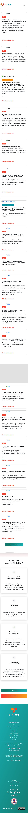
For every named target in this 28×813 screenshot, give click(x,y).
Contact (14, 739)
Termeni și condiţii (14, 746)
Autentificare (14, 696)
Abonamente (14, 729)
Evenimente (14, 733)
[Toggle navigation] (24, 4)
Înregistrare (14, 690)
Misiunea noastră (14, 722)
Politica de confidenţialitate (14, 744)
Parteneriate (14, 737)
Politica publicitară (14, 748)
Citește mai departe (8, 40)
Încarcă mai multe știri (14, 544)
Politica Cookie (14, 750)
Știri (14, 725)
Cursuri (14, 731)
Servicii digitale (14, 735)
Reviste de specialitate (14, 727)
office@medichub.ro (14, 782)
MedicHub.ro (14, 785)
